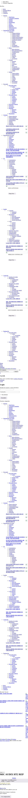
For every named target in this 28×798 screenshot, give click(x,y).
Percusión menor (13, 95)
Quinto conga (15, 89)
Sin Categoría (6, 740)
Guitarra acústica (16, 34)
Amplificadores (15, 46)
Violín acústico (15, 73)
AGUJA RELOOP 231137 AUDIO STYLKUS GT (14, 177)
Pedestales (11, 124)
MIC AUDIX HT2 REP (6, 693)
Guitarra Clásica (16, 36)
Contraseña (2, 392)
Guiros (13, 103)
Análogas (14, 212)
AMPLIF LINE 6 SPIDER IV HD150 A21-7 (11, 713)
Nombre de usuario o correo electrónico (9, 387)
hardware (11, 105)
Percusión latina (12, 85)
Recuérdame (4, 394)
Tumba (13, 91)
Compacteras (12, 164)
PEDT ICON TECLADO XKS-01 (14, 126)
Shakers (14, 97)
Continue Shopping (18, 378)
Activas (14, 222)
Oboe (10, 138)
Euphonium (11, 144)
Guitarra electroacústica (17, 37)
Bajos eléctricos (15, 49)
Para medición (15, 218)
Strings (10, 72)
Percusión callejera (13, 104)
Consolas (11, 210)
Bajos (10, 48)
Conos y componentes (14, 241)
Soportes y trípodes (16, 236)
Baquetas (11, 108)
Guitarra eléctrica (16, 33)
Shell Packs (11, 17)
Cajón (13, 87)
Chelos (13, 77)
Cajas (10, 221)
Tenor (13, 62)
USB (13, 229)
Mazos (13, 111)
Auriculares (11, 238)
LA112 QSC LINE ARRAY (13, 243)
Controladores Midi (13, 119)
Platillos (11, 19)
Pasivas (13, 226)
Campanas (14, 99)
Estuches (14, 42)
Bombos (11, 25)
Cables (13, 44)
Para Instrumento (16, 217)
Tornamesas (12, 162)
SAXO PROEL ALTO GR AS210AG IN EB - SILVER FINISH (15, 149)
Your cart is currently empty (6, 378)
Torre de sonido (12, 232)
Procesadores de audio (14, 295)
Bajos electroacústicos (17, 50)
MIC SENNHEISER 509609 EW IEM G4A (14, 246)
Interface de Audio (13, 277)
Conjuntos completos (14, 18)
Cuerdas (14, 53)
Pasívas (13, 224)
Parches (11, 21)
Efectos (13, 41)
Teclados (14, 289)
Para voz (14, 216)
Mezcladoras (12, 161)
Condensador (15, 279)
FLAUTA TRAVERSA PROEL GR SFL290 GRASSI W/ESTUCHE (15, 153)
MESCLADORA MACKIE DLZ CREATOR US (14, 250)
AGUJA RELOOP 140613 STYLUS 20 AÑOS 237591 (15, 183)
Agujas (10, 165)
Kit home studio (15, 293)
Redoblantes (12, 22)
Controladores (12, 160)
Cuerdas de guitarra (16, 40)
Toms (10, 23)
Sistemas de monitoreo (14, 240)
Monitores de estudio (14, 283)
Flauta (10, 142)
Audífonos (11, 166)
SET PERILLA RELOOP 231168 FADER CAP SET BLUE (12, 701)
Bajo (13, 65)
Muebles (14, 170)
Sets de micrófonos (16, 220)
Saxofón (11, 140)
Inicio (1, 740)
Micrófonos (14, 81)
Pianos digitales (12, 117)
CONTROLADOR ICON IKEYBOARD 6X (12, 129)
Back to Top (3, 788)
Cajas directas (12, 225)
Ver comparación (5, 796)
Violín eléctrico (15, 74)
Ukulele (11, 60)
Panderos (14, 100)
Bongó (13, 93)
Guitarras (11, 32)
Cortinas (14, 101)
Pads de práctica (13, 27)
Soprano (14, 61)
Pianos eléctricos (13, 116)
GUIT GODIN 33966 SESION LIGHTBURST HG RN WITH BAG (12, 726)
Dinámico (14, 281)
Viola (13, 76)
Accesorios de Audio (14, 234)
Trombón (11, 143)
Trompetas (11, 139)
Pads (13, 287)
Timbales (14, 92)
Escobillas (14, 112)
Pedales (11, 121)
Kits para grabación (13, 291)
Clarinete (11, 136)
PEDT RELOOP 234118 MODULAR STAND (15, 180)
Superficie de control (17, 290)
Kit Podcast (14, 294)
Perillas (13, 173)
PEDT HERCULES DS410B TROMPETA (13, 156)
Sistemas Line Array (14, 230)
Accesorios (11, 29)
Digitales (14, 213)
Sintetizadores (12, 120)
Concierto (14, 64)
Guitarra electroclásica (17, 38)
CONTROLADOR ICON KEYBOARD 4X (12, 133)
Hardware (11, 26)
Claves (13, 96)
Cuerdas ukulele (16, 68)
